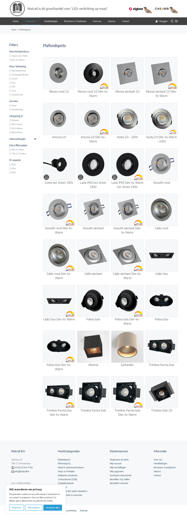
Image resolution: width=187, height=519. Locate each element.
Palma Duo (161, 319)
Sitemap (83, 510)
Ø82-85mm (17, 132)
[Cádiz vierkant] (93, 256)
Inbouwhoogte (17, 138)
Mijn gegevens (117, 471)
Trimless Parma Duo (161, 365)
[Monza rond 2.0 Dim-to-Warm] (93, 73)
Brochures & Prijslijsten (75, 21)
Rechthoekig (17, 109)
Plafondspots (64, 463)
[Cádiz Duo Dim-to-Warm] (59, 301)
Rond (14, 105)
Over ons (97, 21)
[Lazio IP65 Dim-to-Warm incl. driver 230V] (127, 164)
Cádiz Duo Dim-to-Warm (59, 319)
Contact (125, 21)
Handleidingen (50, 21)
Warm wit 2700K (20, 56)
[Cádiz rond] (162, 210)
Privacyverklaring (68, 510)
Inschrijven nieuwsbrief (120, 475)
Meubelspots (64, 459)
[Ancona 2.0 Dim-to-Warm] (93, 119)
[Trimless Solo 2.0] (162, 392)
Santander (127, 365)
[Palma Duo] (162, 301)
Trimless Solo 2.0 (161, 410)
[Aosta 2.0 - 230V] (127, 119)
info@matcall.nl (21, 471)
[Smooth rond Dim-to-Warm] (59, 210)
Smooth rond (161, 182)
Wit (13, 86)
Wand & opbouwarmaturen (71, 467)
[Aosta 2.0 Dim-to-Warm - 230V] (162, 119)
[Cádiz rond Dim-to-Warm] (59, 256)
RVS (13, 82)
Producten (30, 21)
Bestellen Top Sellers (120, 479)
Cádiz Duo (161, 274)
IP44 (14, 168)
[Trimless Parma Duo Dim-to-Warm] (59, 392)
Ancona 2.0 (59, 137)
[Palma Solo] (93, 301)
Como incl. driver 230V (59, 182)
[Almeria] (93, 347)
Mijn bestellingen (118, 467)
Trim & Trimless (19, 153)
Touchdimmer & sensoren (70, 495)
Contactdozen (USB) (67, 479)
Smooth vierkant (93, 228)
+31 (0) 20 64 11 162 (23, 467)
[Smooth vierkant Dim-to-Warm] (127, 210)
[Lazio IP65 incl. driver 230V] (93, 164)
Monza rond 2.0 (59, 91)
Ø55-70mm (17, 124)
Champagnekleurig (20, 74)
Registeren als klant (119, 459)
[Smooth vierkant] (93, 210)
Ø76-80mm (17, 128)
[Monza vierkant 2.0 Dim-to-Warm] (162, 73)
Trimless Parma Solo (93, 410)
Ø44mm (15, 120)
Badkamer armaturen (68, 475)
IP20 (14, 164)
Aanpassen (16, 507)
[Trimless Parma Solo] (93, 392)
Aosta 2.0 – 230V (127, 137)
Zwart (15, 78)
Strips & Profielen (66, 471)
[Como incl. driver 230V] (59, 164)
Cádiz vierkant (93, 274)
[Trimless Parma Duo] (162, 347)
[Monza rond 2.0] (59, 73)
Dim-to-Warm (18, 60)
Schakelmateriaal (66, 483)
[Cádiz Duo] (162, 256)
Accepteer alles (52, 507)
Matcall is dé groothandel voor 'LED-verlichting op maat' (67, 9)
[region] (35, 499)
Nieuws (111, 21)
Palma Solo (93, 319)
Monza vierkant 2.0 (127, 91)
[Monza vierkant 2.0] (127, 73)
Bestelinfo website (119, 483)
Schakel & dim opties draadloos (72, 491)
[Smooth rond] (162, 164)
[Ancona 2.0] (59, 119)
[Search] (172, 21)
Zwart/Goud (17, 94)
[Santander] (127, 347)
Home (15, 21)
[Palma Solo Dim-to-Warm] (127, 301)
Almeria (93, 365)
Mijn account (116, 463)
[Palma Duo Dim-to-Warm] (59, 347)
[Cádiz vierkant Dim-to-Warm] (127, 256)
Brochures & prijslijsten (165, 467)
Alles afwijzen (34, 507)
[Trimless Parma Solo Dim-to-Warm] (127, 392)
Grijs (14, 90)
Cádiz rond (161, 228)
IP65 (14, 172)
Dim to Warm (18, 149)
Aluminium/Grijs (19, 70)
